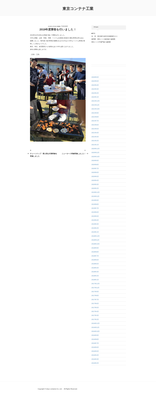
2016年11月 (95, 327)
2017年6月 (95, 303)
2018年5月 (95, 264)
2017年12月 (95, 283)
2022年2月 (95, 93)
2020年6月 (95, 172)
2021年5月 (95, 129)
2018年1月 (95, 280)
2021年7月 (95, 121)
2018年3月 (95, 272)
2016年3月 (95, 359)
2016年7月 (95, 343)
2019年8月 (95, 204)
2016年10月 (95, 331)
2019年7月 (95, 208)
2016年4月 (95, 355)
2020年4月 (95, 180)
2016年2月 (95, 363)
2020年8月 (95, 164)
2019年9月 (95, 200)
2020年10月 (95, 156)
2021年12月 (95, 101)
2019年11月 (95, 196)
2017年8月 (95, 295)
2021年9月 (95, 113)
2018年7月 (95, 256)
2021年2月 (95, 140)
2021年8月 (95, 117)
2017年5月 (95, 307)
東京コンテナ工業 (78, 8)
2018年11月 (95, 240)
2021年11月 (95, 105)
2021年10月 (95, 109)
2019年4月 (95, 220)
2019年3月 (95, 224)
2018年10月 (95, 244)
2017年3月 (95, 315)
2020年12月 (95, 148)
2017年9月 (95, 291)
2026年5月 (95, 77)
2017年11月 (95, 288)
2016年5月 (95, 351)
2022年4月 (95, 85)
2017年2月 (95, 319)
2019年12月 (95, 192)
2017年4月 (95, 311)
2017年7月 (95, 299)
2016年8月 (95, 339)
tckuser (64, 26)
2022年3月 (95, 89)
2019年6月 (95, 212)
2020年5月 (95, 176)
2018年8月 (95, 252)
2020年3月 (95, 184)
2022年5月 (95, 81)
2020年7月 (95, 168)
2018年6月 (95, 260)
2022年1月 (95, 97)
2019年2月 (95, 228)
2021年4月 (95, 133)
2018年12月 (95, 236)
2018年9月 (95, 248)
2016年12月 (95, 323)
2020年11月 (95, 152)
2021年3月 (95, 137)
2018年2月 (95, 276)
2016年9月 (95, 335)
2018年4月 (95, 268)
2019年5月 (95, 216)
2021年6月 (95, 125)
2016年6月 (95, 347)
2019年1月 (95, 232)
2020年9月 (95, 160)
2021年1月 (95, 145)
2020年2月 (95, 188)
